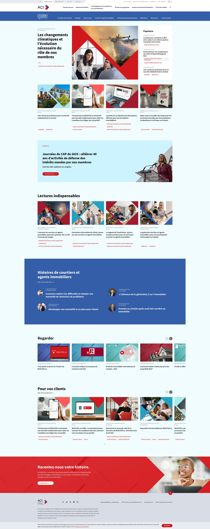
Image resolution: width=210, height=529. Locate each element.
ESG (40, 62)
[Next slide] (170, 338)
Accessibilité (148, 502)
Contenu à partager (157, 129)
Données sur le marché (65, 18)
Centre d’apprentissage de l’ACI (153, 62)
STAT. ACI (69, 1)
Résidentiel (155, 74)
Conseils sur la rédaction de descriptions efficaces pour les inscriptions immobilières (121, 117)
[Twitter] (70, 502)
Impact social (88, 18)
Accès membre (127, 1)
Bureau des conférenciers (140, 1)
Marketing (110, 126)
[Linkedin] (67, 502)
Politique (77, 18)
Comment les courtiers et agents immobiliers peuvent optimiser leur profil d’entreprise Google (54, 234)
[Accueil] (43, 7)
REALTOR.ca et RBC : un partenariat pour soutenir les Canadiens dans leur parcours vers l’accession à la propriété (88, 430)
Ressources (154, 18)
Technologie (42, 243)
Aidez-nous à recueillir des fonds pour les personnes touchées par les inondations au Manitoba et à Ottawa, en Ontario (155, 117)
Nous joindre (162, 1)
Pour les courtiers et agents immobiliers (84, 126)
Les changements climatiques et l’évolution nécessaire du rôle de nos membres (53, 45)
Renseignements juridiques (110, 502)
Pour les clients (77, 129)
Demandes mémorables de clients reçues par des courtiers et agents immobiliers (87, 233)
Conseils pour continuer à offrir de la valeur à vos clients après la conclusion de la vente (155, 40)
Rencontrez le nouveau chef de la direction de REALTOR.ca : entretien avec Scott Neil (121, 430)
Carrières (153, 1)
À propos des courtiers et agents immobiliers (51, 66)
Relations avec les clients (151, 44)
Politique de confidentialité (132, 502)
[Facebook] (63, 502)
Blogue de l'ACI (48, 1)
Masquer (167, 525)
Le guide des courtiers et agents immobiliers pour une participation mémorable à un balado (153, 234)
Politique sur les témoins (82, 526)
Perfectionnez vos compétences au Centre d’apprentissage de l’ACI (155, 54)
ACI (40, 1)
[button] (104, 444)
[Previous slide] (166, 338)
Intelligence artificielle (164, 502)
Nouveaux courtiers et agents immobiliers (152, 59)
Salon (85, 439)
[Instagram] (78, 502)
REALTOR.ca (78, 1)
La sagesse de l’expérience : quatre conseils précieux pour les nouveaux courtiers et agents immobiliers (119, 234)
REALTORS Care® (59, 1)
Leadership (152, 246)
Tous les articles (166, 18)
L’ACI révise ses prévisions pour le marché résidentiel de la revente (156, 71)
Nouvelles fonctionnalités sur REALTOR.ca (156, 428)
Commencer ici (44, 483)
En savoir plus (50, 174)
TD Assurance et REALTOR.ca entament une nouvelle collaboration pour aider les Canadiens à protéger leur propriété (87, 117)
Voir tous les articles (45, 282)
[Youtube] (74, 502)
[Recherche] (170, 7)
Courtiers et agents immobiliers (104, 18)
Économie (147, 74)
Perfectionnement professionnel (127, 18)
